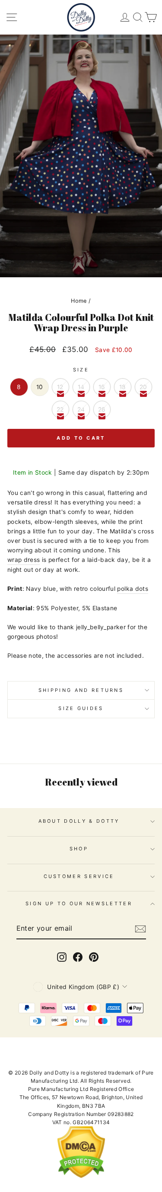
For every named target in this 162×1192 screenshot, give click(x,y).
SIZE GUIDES (80, 708)
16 (101, 387)
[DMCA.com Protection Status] (81, 1176)
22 (60, 409)
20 (143, 387)
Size (81, 370)
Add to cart (81, 438)
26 (102, 409)
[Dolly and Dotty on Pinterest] (93, 957)
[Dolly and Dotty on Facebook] (78, 957)
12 (60, 387)
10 (39, 387)
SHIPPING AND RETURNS (81, 690)
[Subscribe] (140, 929)
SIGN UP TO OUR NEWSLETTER (78, 903)
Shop (79, 849)
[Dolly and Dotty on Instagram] (62, 957)
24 (81, 409)
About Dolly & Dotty (79, 821)
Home (78, 301)
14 (81, 387)
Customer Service (79, 876)
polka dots (132, 588)
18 (122, 387)
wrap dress (23, 559)
